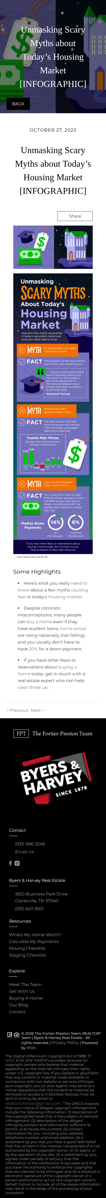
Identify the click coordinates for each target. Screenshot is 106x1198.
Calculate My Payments (34, 941)
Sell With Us (21, 991)
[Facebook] (10, 863)
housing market (65, 596)
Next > (37, 710)
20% (33, 648)
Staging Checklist (27, 955)
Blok (31, 1047)
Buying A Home (26, 998)
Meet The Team (25, 984)
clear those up (33, 687)
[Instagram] (17, 863)
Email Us (24, 851)
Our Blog (18, 1005)
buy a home (39, 621)
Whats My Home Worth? (35, 934)
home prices (73, 628)
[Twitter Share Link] (68, 231)
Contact (17, 1011)
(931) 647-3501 (29, 908)
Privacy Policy (65, 1042)
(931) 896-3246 (30, 843)
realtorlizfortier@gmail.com (33, 1103)
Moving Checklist (27, 948)
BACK (18, 103)
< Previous (17, 710)
